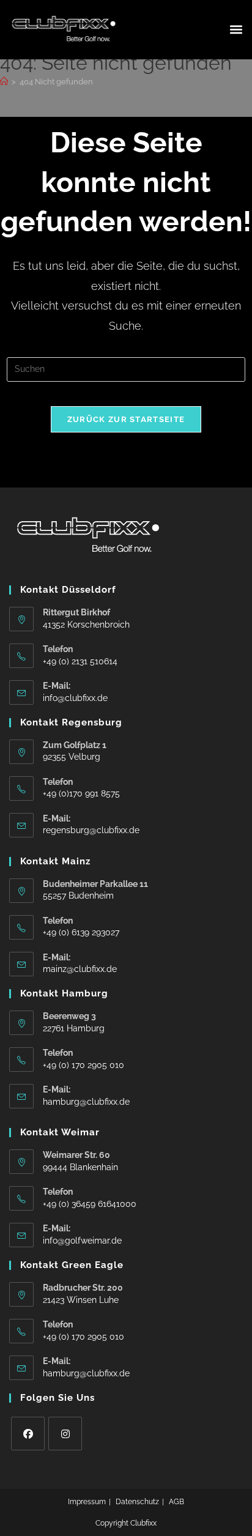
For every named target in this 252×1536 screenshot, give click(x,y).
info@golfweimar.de (82, 1240)
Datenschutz (137, 1501)
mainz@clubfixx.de (80, 969)
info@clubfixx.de (75, 698)
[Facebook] (28, 1433)
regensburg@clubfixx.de (91, 830)
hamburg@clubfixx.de (86, 1102)
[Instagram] (65, 1433)
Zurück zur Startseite (126, 419)
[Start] (4, 81)
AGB (176, 1501)
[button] (236, 30)
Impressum (87, 1501)
